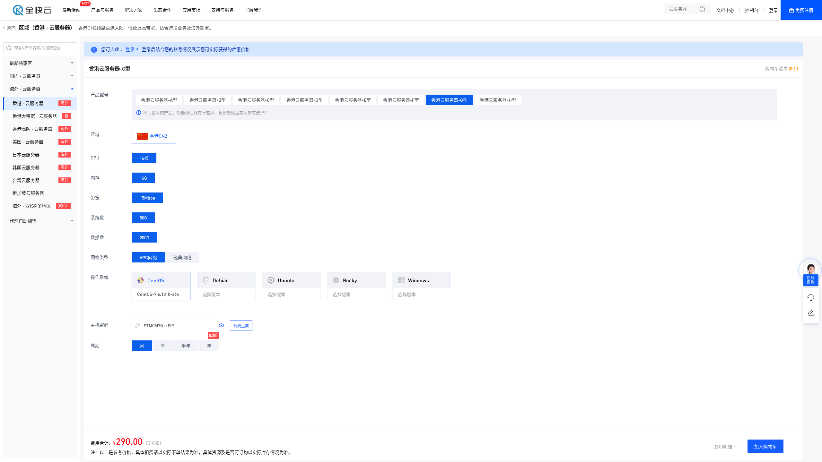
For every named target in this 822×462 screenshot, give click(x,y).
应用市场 (191, 10)
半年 (185, 345)
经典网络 (182, 257)
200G (144, 237)
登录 (773, 10)
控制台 (751, 10)
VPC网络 (148, 257)
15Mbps (147, 198)
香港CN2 (158, 136)
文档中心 (725, 10)
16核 (144, 158)
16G (143, 178)
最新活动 (72, 7)
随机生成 (241, 325)
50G (143, 217)
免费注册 (804, 10)
